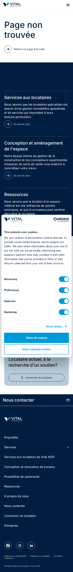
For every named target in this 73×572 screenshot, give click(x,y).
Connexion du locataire (20, 516)
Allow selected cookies (36, 349)
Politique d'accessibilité (39, 556)
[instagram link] (19, 545)
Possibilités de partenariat (21, 476)
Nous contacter (14, 506)
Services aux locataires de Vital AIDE (29, 457)
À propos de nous (16, 496)
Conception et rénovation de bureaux (29, 467)
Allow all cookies (36, 337)
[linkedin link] (31, 545)
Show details (54, 326)
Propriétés (11, 437)
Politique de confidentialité (15, 556)
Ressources (12, 486)
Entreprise (11, 525)
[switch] (64, 290)
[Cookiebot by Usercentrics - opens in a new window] (53, 219)
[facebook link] (8, 545)
